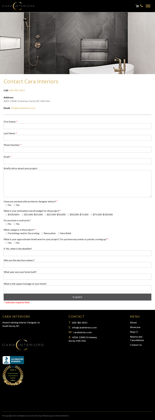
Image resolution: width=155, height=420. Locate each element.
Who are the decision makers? (19, 260)
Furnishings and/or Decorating (23, 233)
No (9, 204)
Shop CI (134, 331)
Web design (47, 416)
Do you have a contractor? (17, 220)
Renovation (50, 233)
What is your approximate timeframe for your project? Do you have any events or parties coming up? (56, 239)
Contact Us (136, 344)
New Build (65, 233)
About (133, 322)
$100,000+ (14, 214)
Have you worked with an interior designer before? (31, 201)
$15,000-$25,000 (33, 214)
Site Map (38, 416)
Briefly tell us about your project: (21, 168)
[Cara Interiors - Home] (18, 6)
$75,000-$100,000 (103, 214)
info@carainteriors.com (23, 107)
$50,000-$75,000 (79, 214)
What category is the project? (20, 229)
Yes (18, 204)
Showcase (135, 327)
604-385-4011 (17, 90)
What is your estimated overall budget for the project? (32, 210)
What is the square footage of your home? (25, 283)
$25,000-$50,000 (56, 214)
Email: (8, 156)
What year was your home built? (20, 271)
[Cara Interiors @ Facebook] (3, 402)
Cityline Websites (62, 416)
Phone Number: (12, 144)
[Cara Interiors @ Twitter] (6, 402)
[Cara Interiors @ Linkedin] (11, 402)
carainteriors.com (82, 332)
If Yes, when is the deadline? (18, 248)
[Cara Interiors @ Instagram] (8, 402)
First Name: (10, 121)
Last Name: (10, 133)
